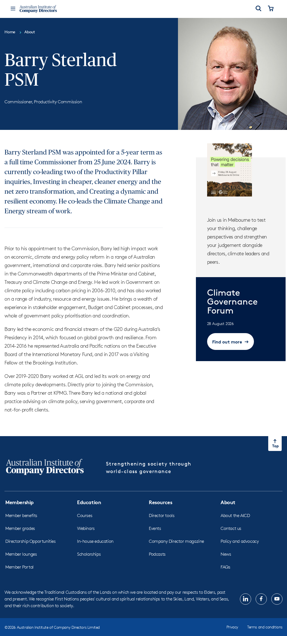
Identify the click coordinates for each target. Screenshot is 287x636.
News (226, 554)
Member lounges (21, 554)
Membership (19, 502)
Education (89, 502)
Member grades (20, 528)
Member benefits (21, 515)
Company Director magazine (176, 541)
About (228, 502)
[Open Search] (258, 9)
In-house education (95, 541)
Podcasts (157, 554)
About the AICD (235, 515)
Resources (160, 502)
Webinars (86, 528)
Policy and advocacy (240, 541)
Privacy (232, 627)
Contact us (231, 528)
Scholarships (89, 554)
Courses (84, 515)
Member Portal (19, 567)
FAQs (225, 567)
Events (155, 528)
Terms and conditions (265, 627)
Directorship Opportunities (30, 541)
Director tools (161, 515)
